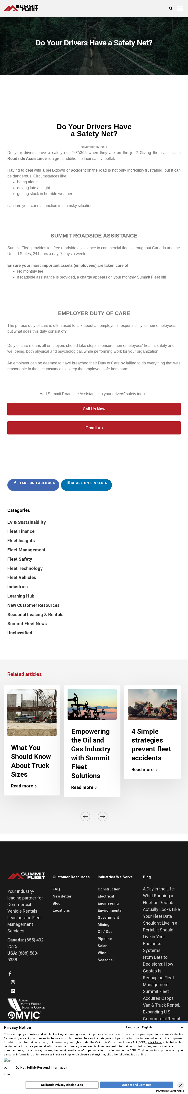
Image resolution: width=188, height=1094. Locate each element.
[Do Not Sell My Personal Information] (35, 1061)
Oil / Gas (105, 931)
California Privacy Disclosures (62, 1085)
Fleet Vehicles (21, 577)
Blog (56, 903)
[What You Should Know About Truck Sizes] (32, 712)
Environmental (110, 910)
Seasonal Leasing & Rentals (35, 614)
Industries (17, 586)
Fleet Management (26, 549)
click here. (155, 1042)
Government (108, 917)
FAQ (56, 889)
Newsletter (62, 896)
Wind (102, 953)
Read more (22, 786)
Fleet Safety (19, 559)
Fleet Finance (21, 531)
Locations (61, 910)
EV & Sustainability (26, 522)
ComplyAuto (176, 1091)
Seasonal (106, 960)
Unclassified (19, 632)
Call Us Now (94, 409)
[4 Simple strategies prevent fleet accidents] (152, 704)
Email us (94, 427)
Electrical (106, 896)
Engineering (108, 903)
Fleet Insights (21, 540)
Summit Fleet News (27, 623)
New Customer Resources (33, 605)
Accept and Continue (137, 1085)
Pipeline (105, 939)
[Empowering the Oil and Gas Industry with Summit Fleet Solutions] (92, 704)
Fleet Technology (25, 568)
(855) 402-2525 (26, 943)
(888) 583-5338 (22, 956)
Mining (103, 924)
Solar (102, 946)
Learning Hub (20, 596)
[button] (180, 1085)
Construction (109, 889)
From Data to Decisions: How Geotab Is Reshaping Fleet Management (158, 971)
